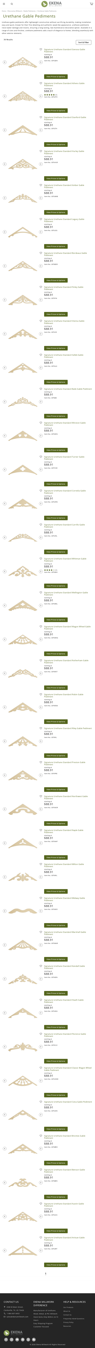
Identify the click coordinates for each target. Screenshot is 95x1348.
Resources (67, 1326)
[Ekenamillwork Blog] (28, 1339)
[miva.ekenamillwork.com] (51, 4)
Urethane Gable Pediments (47, 11)
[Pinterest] (23, 1339)
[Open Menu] (4, 4)
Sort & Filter (83, 42)
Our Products (68, 1307)
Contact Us (67, 1315)
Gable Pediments (30, 11)
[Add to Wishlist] (41, 49)
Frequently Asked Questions (73, 1319)
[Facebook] (6, 1339)
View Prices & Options (56, 76)
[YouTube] (17, 1339)
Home (4, 11)
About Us (66, 1311)
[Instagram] (12, 1339)
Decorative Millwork (15, 11)
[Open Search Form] (12, 4)
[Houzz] (34, 1339)
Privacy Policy (68, 1322)
